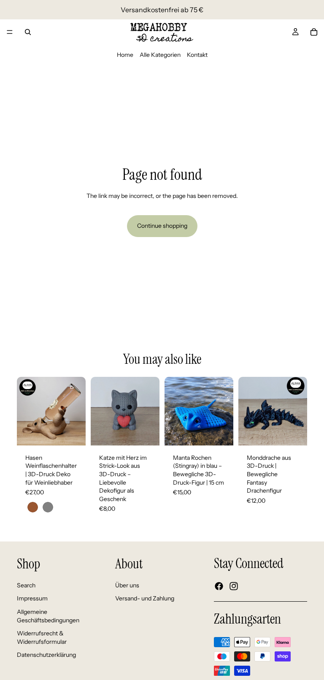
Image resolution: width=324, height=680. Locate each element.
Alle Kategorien (160, 55)
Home (125, 55)
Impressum (32, 599)
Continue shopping (162, 225)
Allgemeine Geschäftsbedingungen (48, 616)
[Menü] (9, 32)
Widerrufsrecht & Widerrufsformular (42, 637)
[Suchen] (28, 32)
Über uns (127, 585)
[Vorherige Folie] (26, 411)
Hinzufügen (153, 432)
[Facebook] (219, 586)
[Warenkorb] (314, 32)
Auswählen (79, 432)
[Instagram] (234, 586)
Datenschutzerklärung (46, 655)
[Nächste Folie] (76, 411)
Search (26, 585)
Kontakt (197, 55)
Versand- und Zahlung (144, 599)
